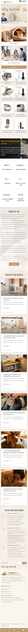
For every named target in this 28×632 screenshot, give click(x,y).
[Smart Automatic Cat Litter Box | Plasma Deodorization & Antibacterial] (7, 75)
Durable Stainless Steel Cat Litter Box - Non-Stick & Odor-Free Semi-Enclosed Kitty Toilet (7, 99)
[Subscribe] (24, 563)
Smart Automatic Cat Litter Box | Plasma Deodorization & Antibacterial (7, 83)
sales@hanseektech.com (8, 595)
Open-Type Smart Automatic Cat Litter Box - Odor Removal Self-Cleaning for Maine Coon (20, 115)
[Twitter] (7, 567)
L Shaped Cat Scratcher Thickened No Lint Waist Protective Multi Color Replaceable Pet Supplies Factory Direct (7, 131)
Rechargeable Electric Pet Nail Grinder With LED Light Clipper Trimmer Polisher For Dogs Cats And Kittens (20, 83)
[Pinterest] (15, 567)
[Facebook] (2, 567)
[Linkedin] (5, 567)
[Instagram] (12, 567)
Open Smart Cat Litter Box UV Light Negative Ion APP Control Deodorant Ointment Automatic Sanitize (7, 115)
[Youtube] (10, 567)
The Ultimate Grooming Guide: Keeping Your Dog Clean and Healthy (13, 452)
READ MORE (14, 264)
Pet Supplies (14, 67)
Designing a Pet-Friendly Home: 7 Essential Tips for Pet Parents (12, 375)
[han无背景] (11, 573)
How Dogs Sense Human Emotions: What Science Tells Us (13, 490)
